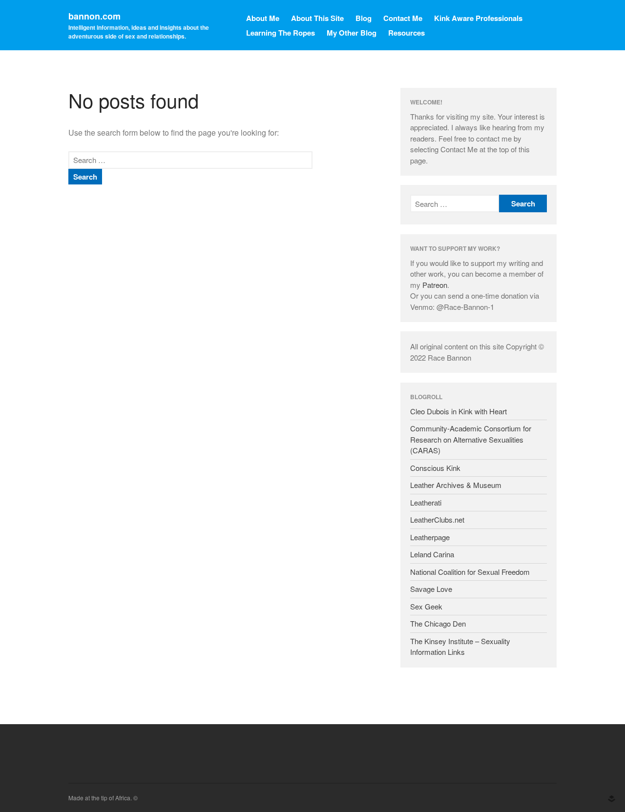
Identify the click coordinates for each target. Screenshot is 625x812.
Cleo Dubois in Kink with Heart (458, 411)
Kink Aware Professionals (478, 18)
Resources (406, 32)
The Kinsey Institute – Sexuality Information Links (460, 646)
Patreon (434, 285)
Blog (363, 18)
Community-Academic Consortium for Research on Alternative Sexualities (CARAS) (470, 439)
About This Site (317, 18)
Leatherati (425, 502)
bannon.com (94, 16)
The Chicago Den (438, 623)
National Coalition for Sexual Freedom (470, 572)
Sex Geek (426, 606)
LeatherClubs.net (437, 519)
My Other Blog (351, 32)
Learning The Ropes (280, 32)
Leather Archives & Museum (455, 485)
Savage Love (431, 589)
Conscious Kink (435, 468)
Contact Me (402, 18)
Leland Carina (432, 554)
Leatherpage (430, 537)
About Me (262, 18)
